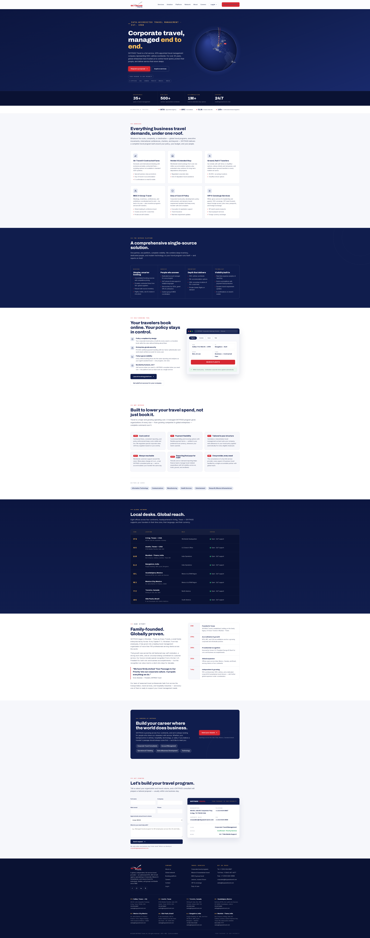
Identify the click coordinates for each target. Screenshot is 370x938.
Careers (203, 4)
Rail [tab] (216, 338)
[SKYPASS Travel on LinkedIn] (141, 888)
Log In (213, 4)
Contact (167, 883)
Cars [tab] (209, 338)
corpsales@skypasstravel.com (139, 848)
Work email (133, 807)
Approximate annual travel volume (141, 816)
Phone (159, 807)
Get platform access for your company (147, 383)
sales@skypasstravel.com (225, 883)
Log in (167, 886)
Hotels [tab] (201, 338)
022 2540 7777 (219, 923)
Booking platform (170, 876)
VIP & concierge (196, 883)
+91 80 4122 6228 (192, 923)
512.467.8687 (162, 906)
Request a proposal (138, 69)
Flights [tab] (193, 338)
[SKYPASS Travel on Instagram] (136, 888)
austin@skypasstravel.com (166, 908)
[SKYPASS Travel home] (136, 4)
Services (161, 4)
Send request (138, 841)
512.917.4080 (218, 906)
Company (160, 799)
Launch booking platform (142, 376)
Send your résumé (208, 732)
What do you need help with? (139, 825)
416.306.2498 (191, 906)
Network (187, 4)
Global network (170, 872)
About (195, 4)
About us (168, 869)
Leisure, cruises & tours (198, 879)
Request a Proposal (230, 4)
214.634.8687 (134, 906)
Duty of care (195, 886)
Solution (170, 4)
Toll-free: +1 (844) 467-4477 (226, 872)
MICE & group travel (197, 876)
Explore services (160, 69)
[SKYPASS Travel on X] (145, 888)
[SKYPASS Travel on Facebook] (132, 888)
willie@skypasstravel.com (222, 908)
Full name (133, 799)
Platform (179, 4)
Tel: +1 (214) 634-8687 (224, 869)
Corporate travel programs (199, 869)
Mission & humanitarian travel (200, 872)
